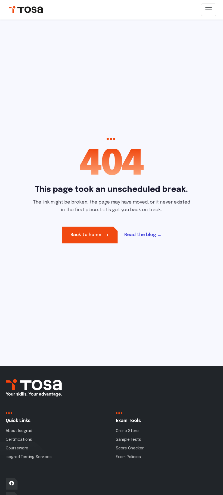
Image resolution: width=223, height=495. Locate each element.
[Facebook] (12, 484)
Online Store (127, 431)
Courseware (17, 448)
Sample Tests (128, 440)
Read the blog (143, 235)
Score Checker (130, 448)
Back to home (89, 235)
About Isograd (19, 431)
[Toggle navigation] (208, 10)
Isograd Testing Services (29, 457)
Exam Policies (128, 457)
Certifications (19, 440)
